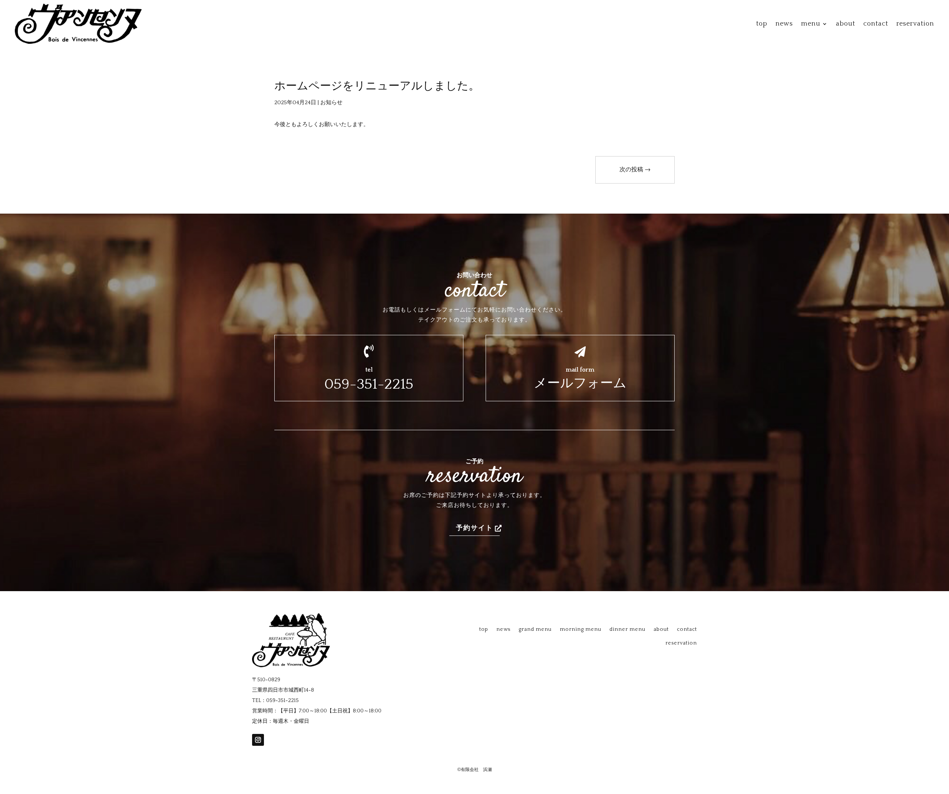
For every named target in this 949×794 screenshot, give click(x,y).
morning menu (580, 629)
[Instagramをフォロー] (258, 740)
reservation (915, 23)
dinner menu (627, 629)
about (845, 23)
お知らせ (331, 102)
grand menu (535, 629)
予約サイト (474, 528)
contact (875, 23)
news (784, 23)
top (761, 23)
